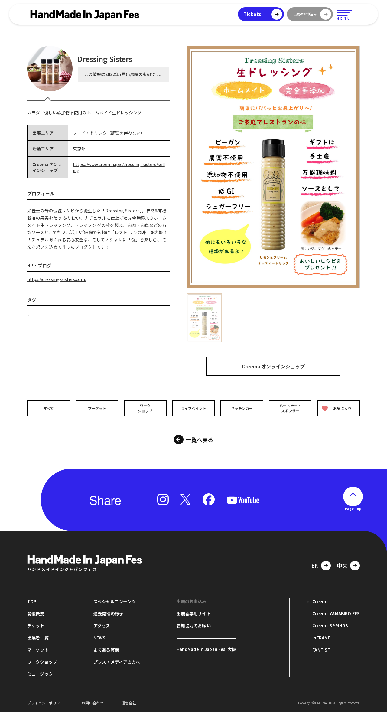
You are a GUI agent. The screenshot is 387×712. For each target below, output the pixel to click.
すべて (48, 408)
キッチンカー (242, 408)
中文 (342, 565)
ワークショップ (145, 408)
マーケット (97, 408)
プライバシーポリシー (45, 702)
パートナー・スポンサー (290, 408)
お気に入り (342, 408)
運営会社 (129, 702)
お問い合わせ (92, 702)
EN (315, 565)
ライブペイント (193, 408)
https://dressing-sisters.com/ (56, 279)
